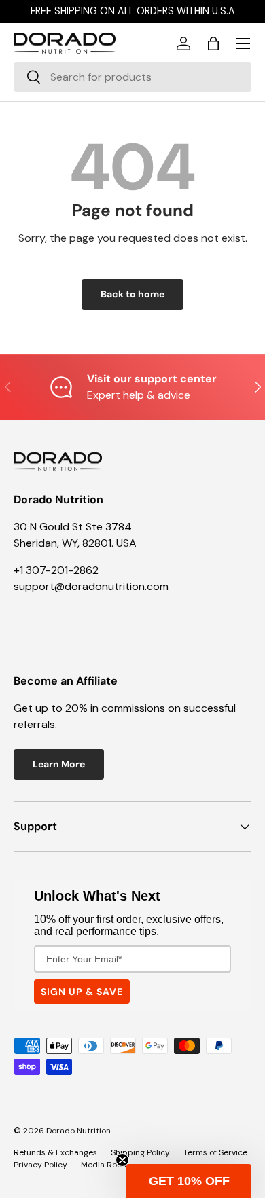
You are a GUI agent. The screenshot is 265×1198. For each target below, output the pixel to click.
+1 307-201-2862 (56, 570)
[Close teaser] (122, 1160)
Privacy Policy (40, 1164)
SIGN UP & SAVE (82, 991)
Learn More (59, 764)
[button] (213, 43)
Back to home (132, 294)
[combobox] (132, 77)
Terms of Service (215, 1152)
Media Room (105, 1164)
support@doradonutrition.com (91, 586)
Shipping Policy (140, 1152)
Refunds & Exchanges (55, 1152)
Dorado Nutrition (78, 1130)
